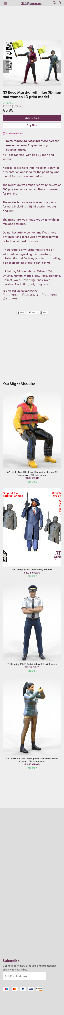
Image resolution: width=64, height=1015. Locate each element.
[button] (6, 66)
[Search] (54, 2)
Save (44, 312)
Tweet (33, 312)
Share (22, 312)
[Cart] (60, 2)
